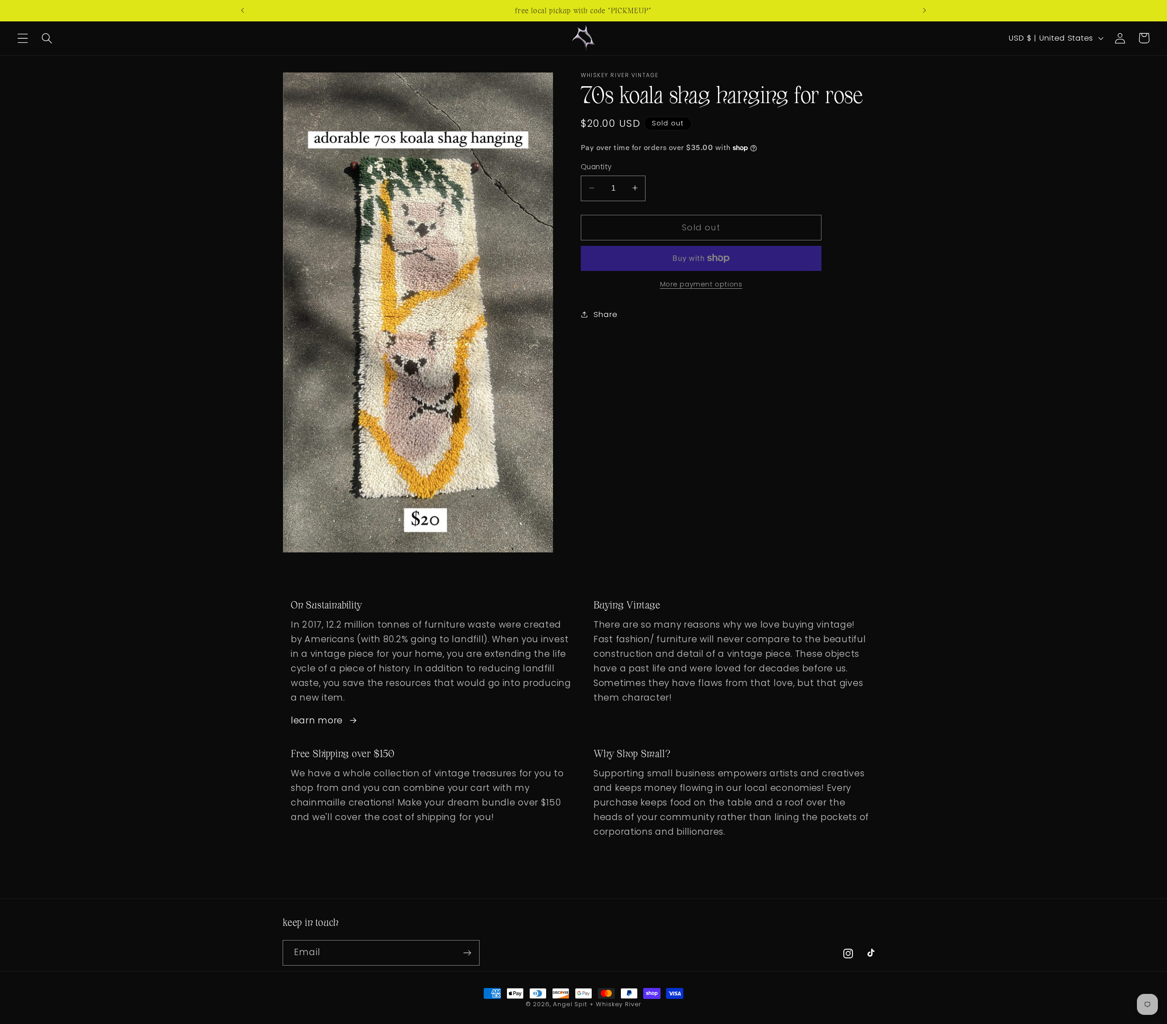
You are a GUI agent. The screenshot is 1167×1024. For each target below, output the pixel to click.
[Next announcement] (924, 10)
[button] (23, 38)
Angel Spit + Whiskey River (597, 1004)
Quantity (596, 167)
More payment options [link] (701, 283)
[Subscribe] (467, 953)
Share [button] (606, 313)
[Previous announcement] (242, 10)
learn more (317, 720)
